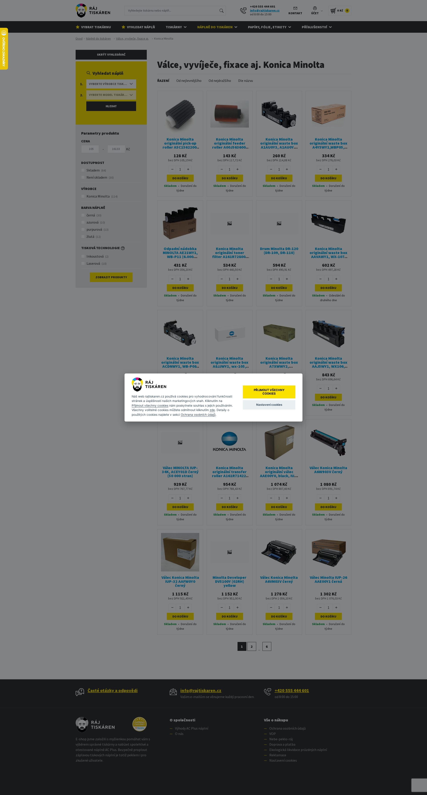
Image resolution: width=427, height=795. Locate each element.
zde (212, 410)
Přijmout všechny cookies (150, 405)
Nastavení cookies (269, 404)
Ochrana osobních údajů (198, 414)
